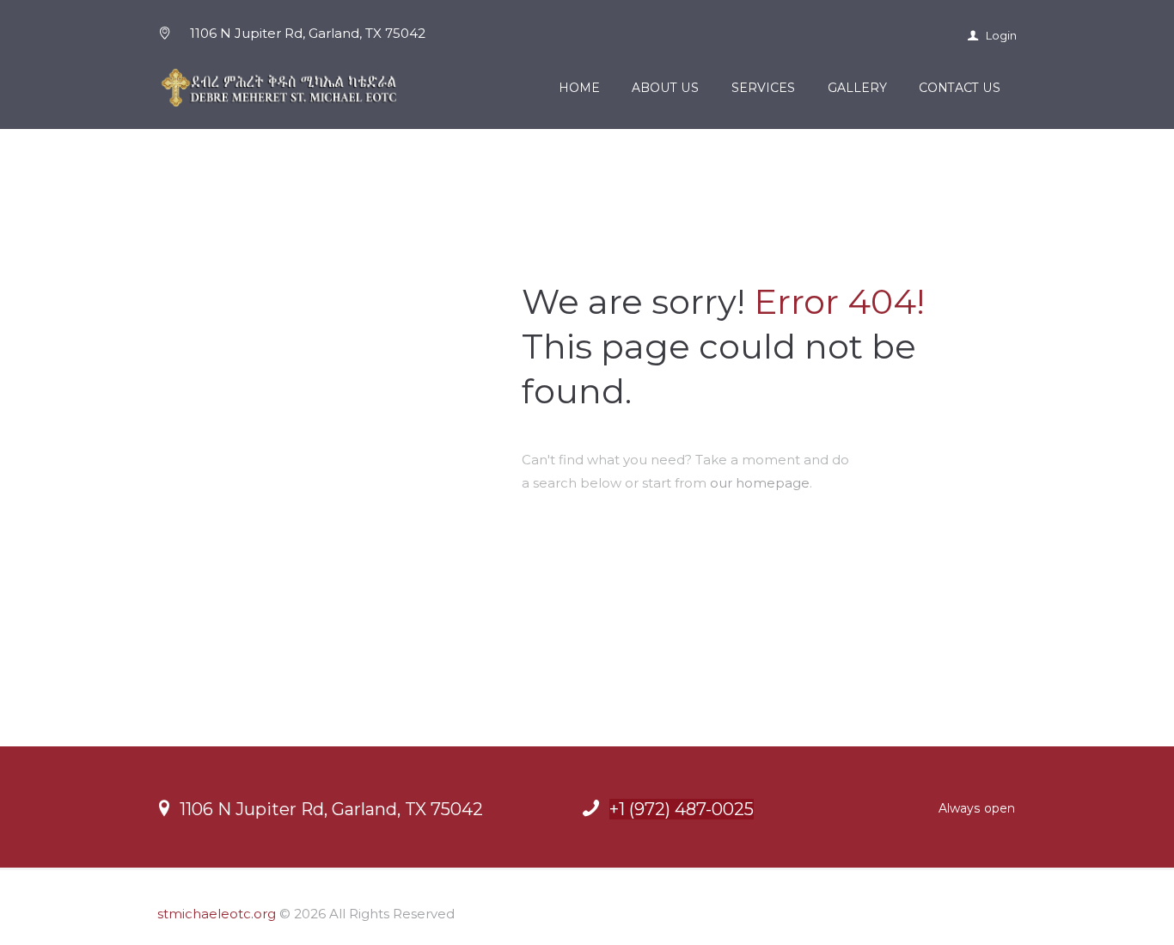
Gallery (857, 87)
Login (1000, 35)
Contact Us (959, 87)
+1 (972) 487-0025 (681, 809)
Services (763, 87)
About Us (665, 87)
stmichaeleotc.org (216, 913)
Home (579, 87)
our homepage (760, 483)
